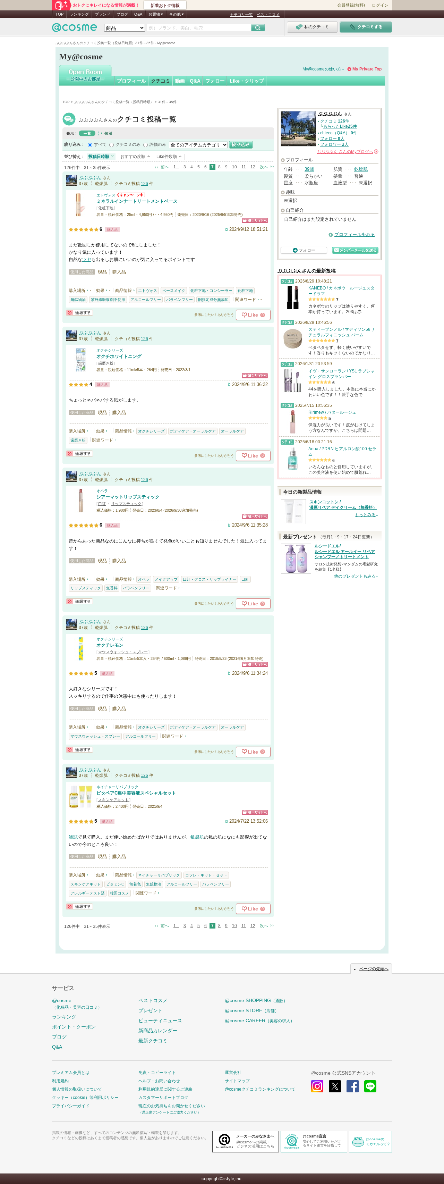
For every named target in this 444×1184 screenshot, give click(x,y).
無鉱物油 (78, 299)
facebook (353, 1086)
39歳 (309, 169)
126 (144, 183)
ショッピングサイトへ (255, 220)
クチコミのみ (128, 144)
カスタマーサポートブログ (163, 1097)
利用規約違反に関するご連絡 (165, 1089)
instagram (317, 1086)
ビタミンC (115, 884)
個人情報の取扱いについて (77, 1089)
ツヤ (86, 259)
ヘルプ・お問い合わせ (159, 1080)
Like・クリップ (247, 81)
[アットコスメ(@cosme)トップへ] (74, 29)
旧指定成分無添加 (213, 299)
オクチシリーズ (109, 350)
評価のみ (158, 144)
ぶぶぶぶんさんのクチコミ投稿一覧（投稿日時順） (114, 102)
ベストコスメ (268, 14)
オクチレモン (109, 645)
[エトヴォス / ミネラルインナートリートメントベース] (81, 213)
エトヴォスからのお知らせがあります (130, 195)
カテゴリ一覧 (241, 14)
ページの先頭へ (373, 968)
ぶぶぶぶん (128, 120)
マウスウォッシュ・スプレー (123, 652)
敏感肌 (197, 837)
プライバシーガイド (70, 1105)
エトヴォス (106, 195)
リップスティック (126, 504)
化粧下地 (105, 208)
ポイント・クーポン (74, 1027)
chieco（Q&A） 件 (338, 133)
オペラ (102, 491)
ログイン (380, 5)
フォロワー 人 (334, 144)
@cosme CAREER (259, 1020)
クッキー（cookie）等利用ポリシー (85, 1097)
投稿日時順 (98, 156)
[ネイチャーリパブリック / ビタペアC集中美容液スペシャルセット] (81, 805)
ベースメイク (173, 290)
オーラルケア (232, 431)
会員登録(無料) (351, 5)
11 (243, 167)
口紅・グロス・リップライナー (209, 579)
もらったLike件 (340, 126)
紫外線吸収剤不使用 (108, 299)
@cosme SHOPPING (256, 1000)
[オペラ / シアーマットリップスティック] (81, 509)
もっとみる (365, 514)
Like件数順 (166, 156)
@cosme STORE (252, 1010)
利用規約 (60, 1080)
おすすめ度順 (132, 156)
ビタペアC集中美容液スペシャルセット (136, 793)
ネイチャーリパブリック (117, 787)
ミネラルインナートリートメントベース (137, 201)
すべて (100, 144)
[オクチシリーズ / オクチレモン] (81, 657)
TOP (59, 14)
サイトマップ (237, 1080)
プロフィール (131, 81)
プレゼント (150, 1010)
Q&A (138, 14)
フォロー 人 (332, 138)
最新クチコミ (153, 1040)
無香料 (112, 588)
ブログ (122, 14)
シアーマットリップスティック (128, 496)
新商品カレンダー (157, 1030)
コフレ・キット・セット (206, 875)
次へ (264, 167)
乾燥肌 (361, 169)
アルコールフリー (145, 299)
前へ (165, 167)
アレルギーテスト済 (87, 893)
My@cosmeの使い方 (321, 69)
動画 (180, 81)
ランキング (79, 14)
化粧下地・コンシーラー (211, 290)
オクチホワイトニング (119, 356)
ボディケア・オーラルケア (193, 431)
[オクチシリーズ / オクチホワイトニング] (81, 368)
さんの (347, 151)
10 (234, 167)
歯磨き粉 (105, 363)
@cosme (77, 1004)
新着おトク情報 (165, 5)
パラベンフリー (179, 299)
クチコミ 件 (334, 121)
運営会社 (233, 1072)
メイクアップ (166, 579)
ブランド (102, 14)
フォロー (215, 81)
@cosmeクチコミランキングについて (260, 1089)
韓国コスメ (119, 893)
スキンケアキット (113, 800)
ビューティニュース (160, 1020)
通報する (79, 313)
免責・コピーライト (157, 1072)
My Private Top (367, 69)
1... (176, 167)
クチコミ (160, 81)
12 (252, 167)
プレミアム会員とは (70, 1072)
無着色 (135, 884)
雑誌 (73, 837)
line (370, 1086)
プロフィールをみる (354, 234)
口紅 (102, 504)
